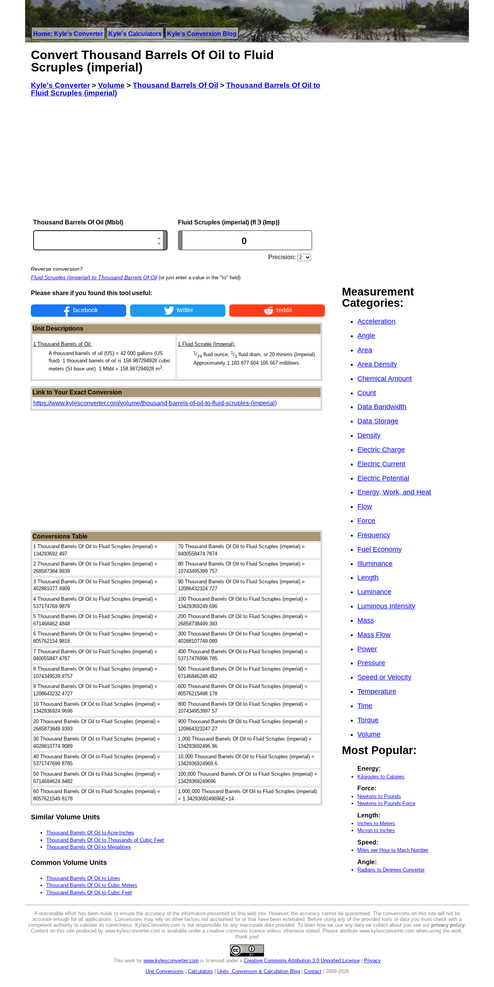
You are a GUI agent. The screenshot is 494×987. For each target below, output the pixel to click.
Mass (365, 620)
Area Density (377, 364)
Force (366, 521)
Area (364, 350)
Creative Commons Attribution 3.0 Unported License (302, 960)
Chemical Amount (384, 378)
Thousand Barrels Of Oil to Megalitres (88, 847)
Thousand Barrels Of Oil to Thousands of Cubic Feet (105, 840)
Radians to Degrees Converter (391, 870)
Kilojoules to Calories (380, 777)
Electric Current (381, 464)
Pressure (371, 663)
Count (366, 393)
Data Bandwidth (381, 407)
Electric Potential (383, 478)
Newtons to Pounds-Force (386, 803)
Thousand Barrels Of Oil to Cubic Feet (89, 892)
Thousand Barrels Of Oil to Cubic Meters (91, 885)
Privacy (372, 960)
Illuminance (374, 563)
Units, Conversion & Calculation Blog (258, 971)
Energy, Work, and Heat (394, 492)
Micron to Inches (376, 830)
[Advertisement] (178, 158)
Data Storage (377, 421)
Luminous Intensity (386, 606)
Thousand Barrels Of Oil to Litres (83, 878)
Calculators (200, 971)
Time (364, 706)
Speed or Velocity (384, 677)
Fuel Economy (379, 549)
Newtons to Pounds (379, 796)
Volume (369, 734)
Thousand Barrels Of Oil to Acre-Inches (90, 833)
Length (368, 577)
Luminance (374, 592)
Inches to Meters (376, 823)
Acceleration (376, 321)
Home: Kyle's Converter (68, 34)
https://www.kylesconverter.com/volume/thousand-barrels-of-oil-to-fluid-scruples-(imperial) (155, 403)
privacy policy (448, 925)
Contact (312, 971)
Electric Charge (381, 450)
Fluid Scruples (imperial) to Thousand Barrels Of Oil (94, 277)
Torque (368, 720)
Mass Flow (374, 635)
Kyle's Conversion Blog (202, 34)
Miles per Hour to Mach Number (392, 850)
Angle (366, 336)
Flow (364, 506)
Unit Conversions (164, 971)
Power (367, 649)
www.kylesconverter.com (171, 960)
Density (369, 435)
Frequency (373, 535)
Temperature (376, 691)
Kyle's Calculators (135, 34)
